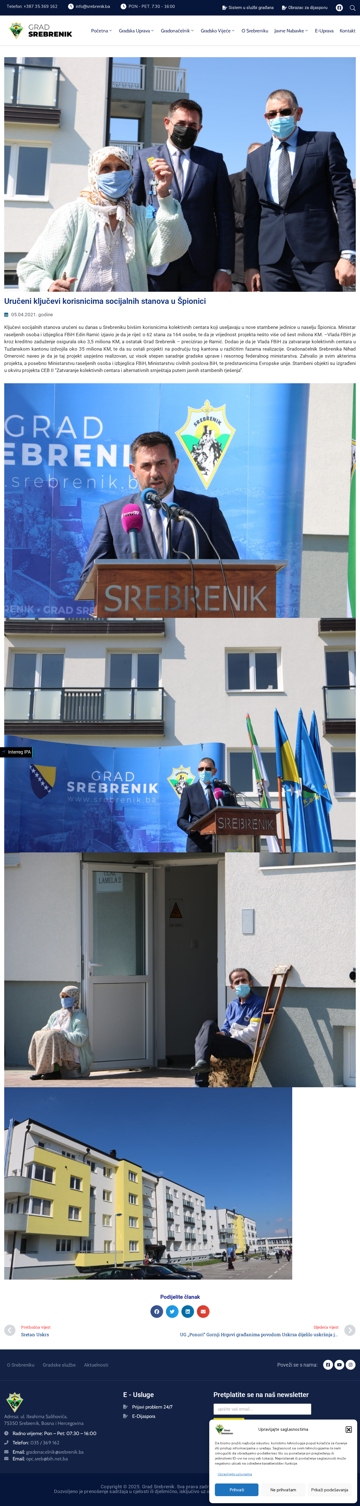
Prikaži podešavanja (329, 1490)
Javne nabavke (289, 31)
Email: (48, 1452)
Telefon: (36, 1442)
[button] (349, 1429)
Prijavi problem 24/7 (152, 1407)
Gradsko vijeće (216, 31)
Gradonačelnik (175, 31)
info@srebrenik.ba (93, 6)
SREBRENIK (50, 34)
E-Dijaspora (143, 1416)
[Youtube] (339, 1365)
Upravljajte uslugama (235, 1474)
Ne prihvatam (283, 1490)
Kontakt (348, 31)
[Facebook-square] (339, 7)
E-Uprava (324, 31)
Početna (99, 31)
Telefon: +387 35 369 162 (31, 6)
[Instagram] (351, 1365)
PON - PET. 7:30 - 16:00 (152, 6)
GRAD (39, 27)
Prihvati (237, 1490)
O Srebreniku (255, 31)
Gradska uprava (134, 31)
